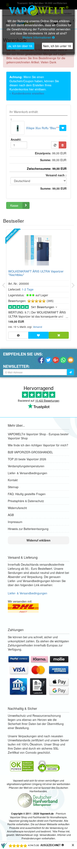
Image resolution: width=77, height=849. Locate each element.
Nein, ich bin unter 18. (57, 46)
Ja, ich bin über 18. (20, 46)
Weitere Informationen (37, 37)
